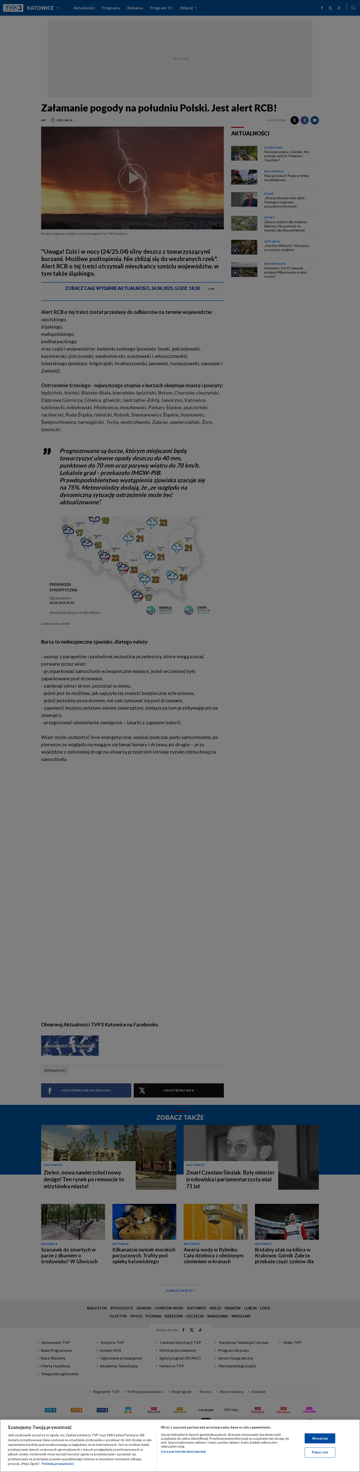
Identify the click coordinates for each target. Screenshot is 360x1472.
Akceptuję (320, 1438)
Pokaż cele (320, 1452)
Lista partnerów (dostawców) (183, 1451)
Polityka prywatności (58, 1464)
